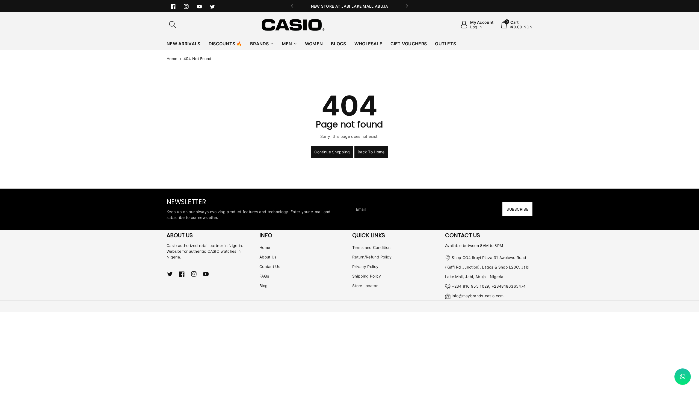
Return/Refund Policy (372, 257)
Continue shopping (332, 152)
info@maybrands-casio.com (477, 295)
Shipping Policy (366, 276)
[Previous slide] (292, 6)
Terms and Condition (371, 247)
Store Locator (365, 285)
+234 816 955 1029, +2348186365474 (489, 286)
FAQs (264, 276)
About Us (267, 257)
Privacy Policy (365, 266)
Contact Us (269, 266)
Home (172, 58)
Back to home (371, 152)
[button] (173, 25)
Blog (263, 285)
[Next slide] (406, 6)
